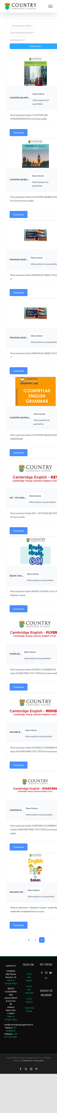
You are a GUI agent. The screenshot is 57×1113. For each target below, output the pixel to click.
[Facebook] (42, 973)
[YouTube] (50, 973)
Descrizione (38, 93)
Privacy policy (38, 1060)
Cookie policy (27, 1060)
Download (18, 132)
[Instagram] (46, 973)
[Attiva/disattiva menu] (50, 6)
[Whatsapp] (46, 978)
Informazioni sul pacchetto (40, 580)
